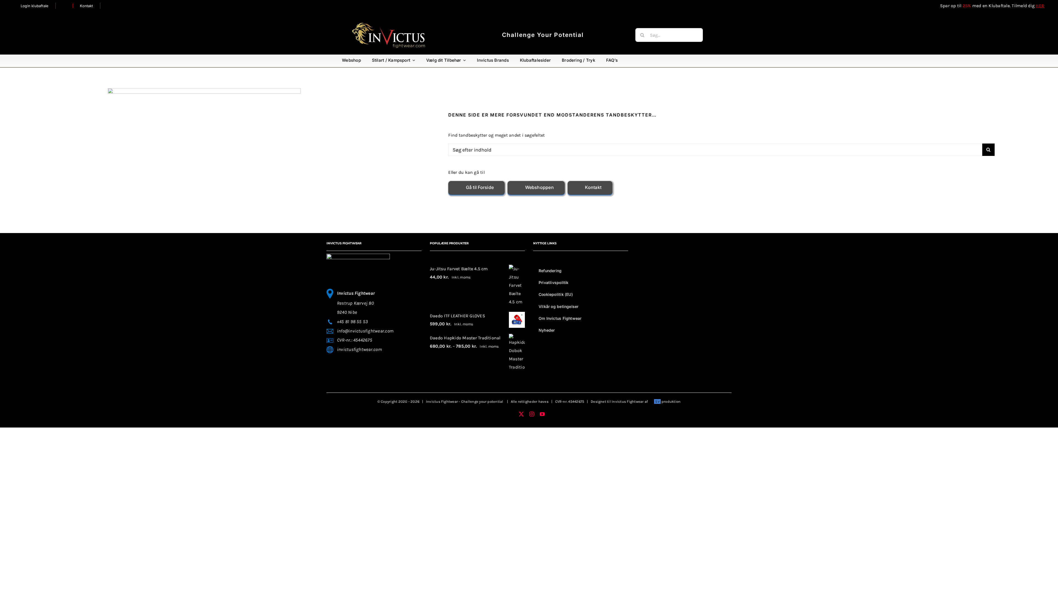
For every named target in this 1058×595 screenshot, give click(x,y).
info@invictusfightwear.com (365, 331)
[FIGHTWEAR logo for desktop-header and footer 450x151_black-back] (388, 23)
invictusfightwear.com (359, 349)
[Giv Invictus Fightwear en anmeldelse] (64, 6)
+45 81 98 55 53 (352, 321)
